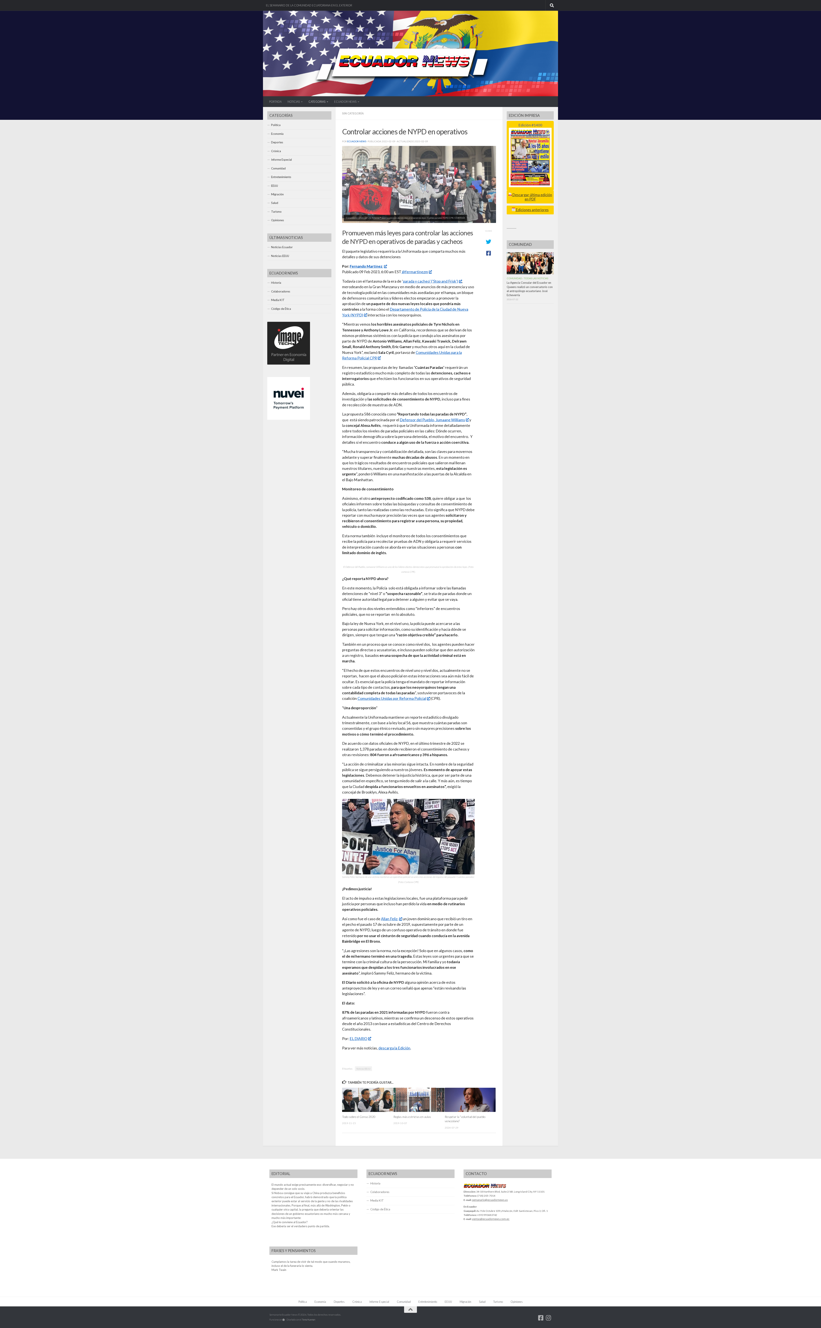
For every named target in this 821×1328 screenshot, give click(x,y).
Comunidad (278, 168)
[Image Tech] (288, 363)
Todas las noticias (536, 278)
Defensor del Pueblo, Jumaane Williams (432, 420)
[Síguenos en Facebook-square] (541, 1318)
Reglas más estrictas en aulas (412, 1117)
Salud (274, 203)
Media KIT (278, 300)
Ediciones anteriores (532, 210)
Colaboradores (280, 291)
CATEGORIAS (317, 101)
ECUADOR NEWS (345, 101)
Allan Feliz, (389, 919)
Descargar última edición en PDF (532, 197)
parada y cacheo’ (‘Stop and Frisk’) (430, 281)
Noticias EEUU (363, 1068)
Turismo (276, 211)
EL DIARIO (358, 1038)
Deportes (277, 142)
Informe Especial (281, 159)
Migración (277, 194)
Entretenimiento (281, 177)
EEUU (274, 185)
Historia (276, 282)
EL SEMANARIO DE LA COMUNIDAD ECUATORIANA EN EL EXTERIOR (309, 5)
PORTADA (275, 101)
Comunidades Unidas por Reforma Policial (391, 698)
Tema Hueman (308, 1319)
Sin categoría (353, 113)
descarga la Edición (394, 1048)
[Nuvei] (288, 418)
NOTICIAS (294, 101)
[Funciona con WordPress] (283, 1320)
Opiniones (277, 220)
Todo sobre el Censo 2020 (358, 1117)
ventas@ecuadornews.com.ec (490, 1219)
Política (276, 125)
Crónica (276, 151)
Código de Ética (281, 308)
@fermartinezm (414, 272)
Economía (277, 133)
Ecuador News (356, 141)
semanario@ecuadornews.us (490, 1200)
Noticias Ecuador (282, 247)
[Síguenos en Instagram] (549, 1318)
